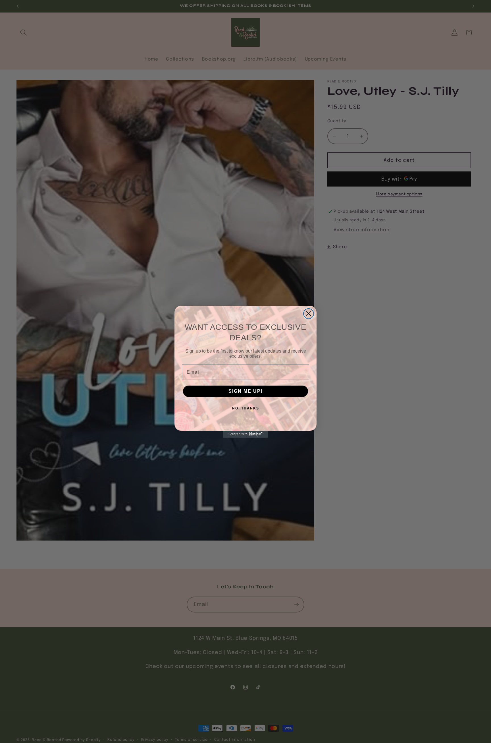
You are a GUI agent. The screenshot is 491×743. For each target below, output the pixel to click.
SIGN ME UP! (245, 391)
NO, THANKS (245, 408)
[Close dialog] (308, 314)
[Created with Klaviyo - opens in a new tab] (245, 434)
